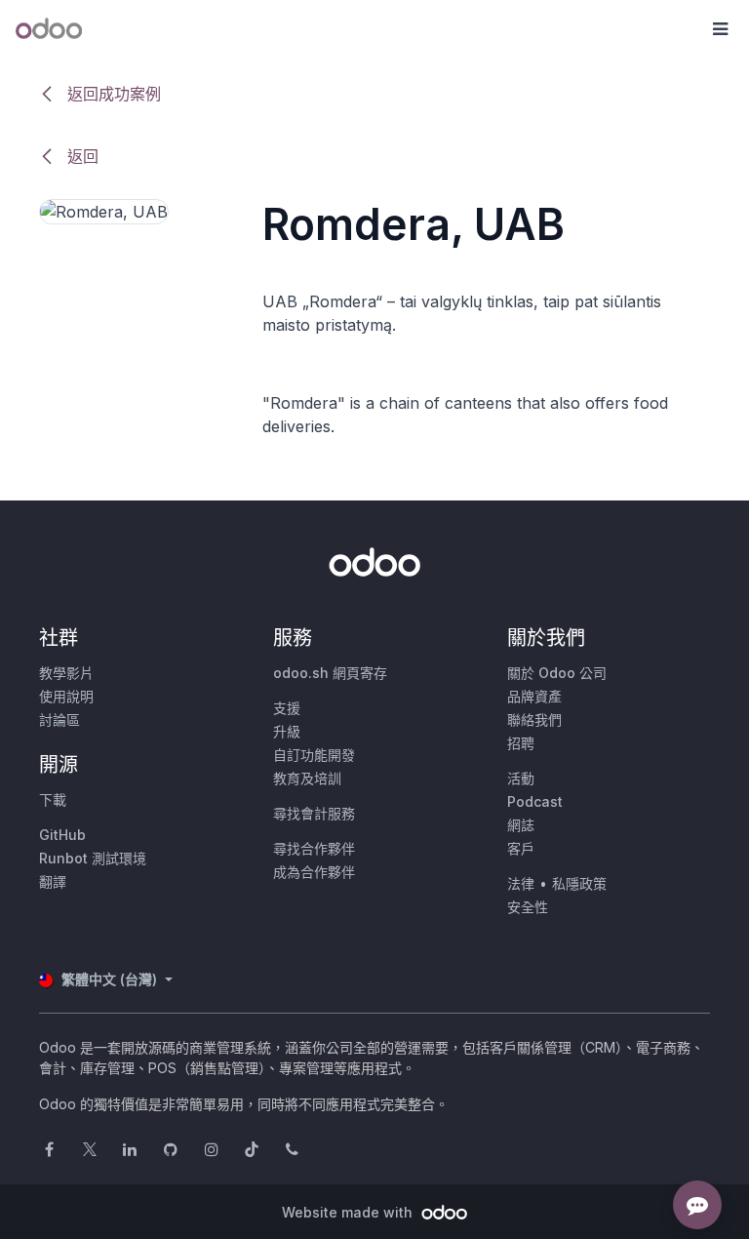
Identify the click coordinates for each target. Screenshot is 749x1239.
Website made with (349, 1212)
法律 (520, 883)
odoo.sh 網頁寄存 (330, 672)
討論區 (59, 719)
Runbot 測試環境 (92, 858)
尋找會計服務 (314, 813)
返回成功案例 (111, 93)
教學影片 (66, 672)
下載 (52, 799)
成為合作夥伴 (314, 871)
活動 (520, 778)
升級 (286, 731)
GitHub (62, 834)
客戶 (520, 848)
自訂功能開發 (314, 754)
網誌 (520, 825)
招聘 (520, 743)
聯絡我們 (534, 719)
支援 (286, 707)
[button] (719, 29)
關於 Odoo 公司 (557, 672)
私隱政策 (579, 883)
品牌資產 (534, 696)
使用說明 (66, 696)
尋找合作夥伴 (314, 848)
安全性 (527, 907)
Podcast (535, 801)
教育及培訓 (307, 778)
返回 (80, 156)
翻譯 (52, 881)
